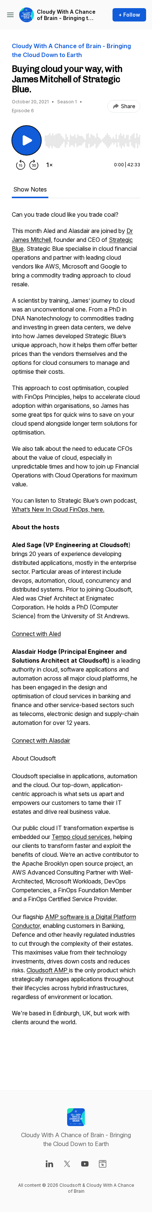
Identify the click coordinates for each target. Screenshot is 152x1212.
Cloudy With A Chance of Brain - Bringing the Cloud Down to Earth (66, 15)
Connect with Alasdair (41, 740)
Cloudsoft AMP (48, 970)
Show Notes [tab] (30, 189)
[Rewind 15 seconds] (20, 165)
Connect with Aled (36, 633)
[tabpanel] (76, 638)
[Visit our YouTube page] (85, 1164)
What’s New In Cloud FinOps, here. (58, 509)
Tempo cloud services (81, 836)
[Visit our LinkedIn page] (49, 1164)
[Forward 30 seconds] (34, 165)
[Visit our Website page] (102, 1164)
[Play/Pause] (26, 140)
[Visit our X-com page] (67, 1164)
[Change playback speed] (49, 165)
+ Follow (129, 14)
